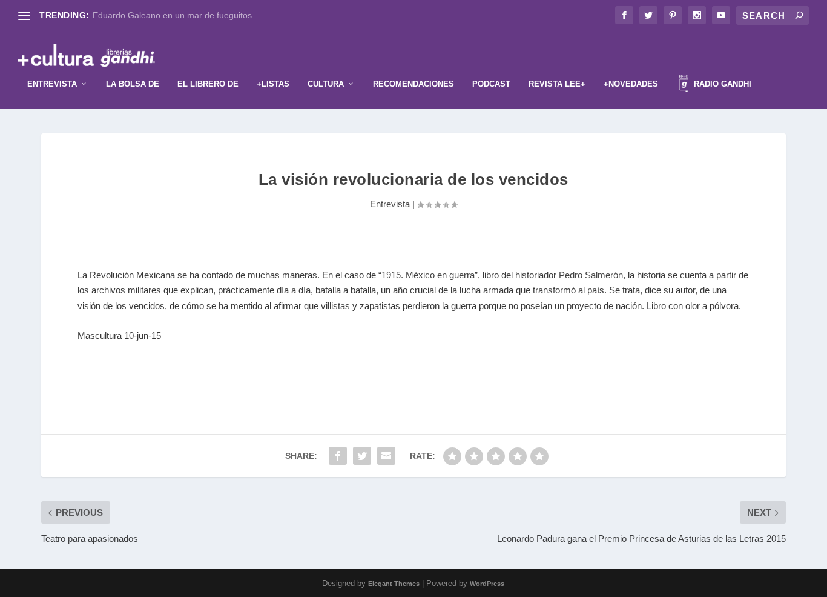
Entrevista (52, 83)
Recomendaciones (413, 83)
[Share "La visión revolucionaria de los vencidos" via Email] (386, 456)
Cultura (326, 83)
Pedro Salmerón (591, 275)
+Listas (273, 83)
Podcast (491, 83)
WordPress (487, 583)
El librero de (208, 83)
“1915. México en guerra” (428, 275)
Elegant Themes (394, 583)
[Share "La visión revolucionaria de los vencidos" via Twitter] (362, 456)
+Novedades (631, 83)
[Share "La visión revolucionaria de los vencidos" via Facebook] (338, 456)
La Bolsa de (132, 83)
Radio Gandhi (721, 83)
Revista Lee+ (557, 83)
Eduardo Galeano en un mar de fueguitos (172, 15)
